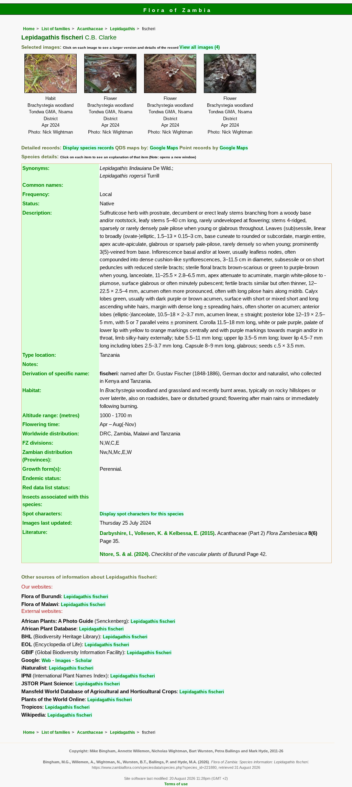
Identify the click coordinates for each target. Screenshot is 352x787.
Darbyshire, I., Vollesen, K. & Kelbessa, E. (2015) (157, 533)
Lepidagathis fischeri (86, 596)
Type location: (39, 355)
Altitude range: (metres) (50, 415)
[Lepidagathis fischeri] (50, 73)
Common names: (42, 185)
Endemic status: (41, 478)
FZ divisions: (37, 443)
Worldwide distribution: (50, 433)
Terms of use (176, 784)
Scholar (83, 660)
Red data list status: (46, 487)
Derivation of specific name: (55, 373)
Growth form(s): (41, 469)
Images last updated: (47, 523)
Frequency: (36, 194)
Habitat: (31, 390)
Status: (31, 203)
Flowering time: (41, 424)
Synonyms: (36, 168)
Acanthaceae (90, 28)
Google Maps (164, 147)
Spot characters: (42, 513)
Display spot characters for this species (142, 513)
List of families (56, 28)
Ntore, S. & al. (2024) (124, 554)
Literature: (34, 532)
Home (29, 28)
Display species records (88, 147)
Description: (37, 213)
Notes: (30, 364)
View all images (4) (199, 47)
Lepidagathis (122, 28)
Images (63, 660)
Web (46, 660)
